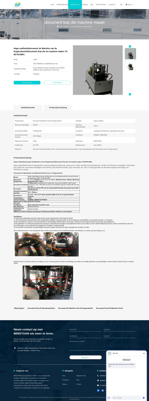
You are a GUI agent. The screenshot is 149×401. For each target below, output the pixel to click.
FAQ (91, 4)
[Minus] (144, 353)
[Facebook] (98, 390)
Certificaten (101, 4)
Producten (75, 4)
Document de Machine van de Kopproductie (75, 308)
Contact (112, 4)
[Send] (144, 398)
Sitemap (31, 397)
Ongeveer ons (62, 4)
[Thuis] (18, 4)
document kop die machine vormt (109, 308)
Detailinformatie (28, 108)
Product (66, 26)
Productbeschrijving (58, 108)
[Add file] (108, 398)
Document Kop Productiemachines (41, 308)
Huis (52, 4)
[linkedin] (102, 390)
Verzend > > (85, 357)
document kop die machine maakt (81, 26)
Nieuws (85, 4)
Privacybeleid (23, 397)
